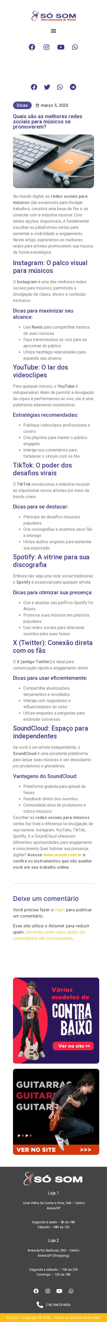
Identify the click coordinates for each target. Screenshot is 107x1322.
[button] (53, 30)
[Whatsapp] (75, 47)
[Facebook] (32, 47)
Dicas (22, 105)
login (60, 909)
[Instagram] (46, 47)
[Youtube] (60, 47)
